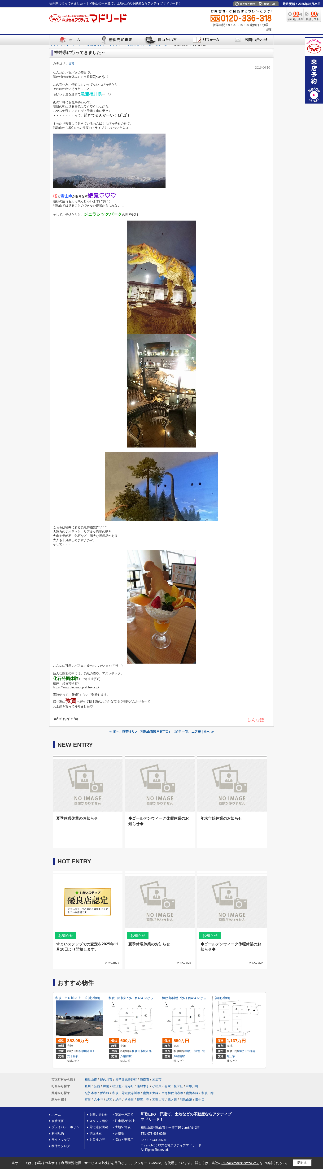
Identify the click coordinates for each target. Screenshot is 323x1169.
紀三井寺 (143, 1099)
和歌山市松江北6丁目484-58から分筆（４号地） (142, 998)
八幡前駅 (126, 1056)
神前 (252, 1051)
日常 (71, 63)
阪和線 (104, 1093)
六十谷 (98, 1099)
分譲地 (119, 1133)
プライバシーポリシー (67, 1127)
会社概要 (58, 1121)
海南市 (144, 1079)
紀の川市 (106, 1079)
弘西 (97, 1086)
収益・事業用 (124, 1139)
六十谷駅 (73, 1056)
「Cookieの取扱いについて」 (240, 1163)
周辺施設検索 (98, 1127)
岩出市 (157, 1079)
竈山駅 (231, 1056)
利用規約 (58, 1133)
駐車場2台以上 (125, 1121)
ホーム (56, 1114)
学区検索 (95, 1133)
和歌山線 (207, 1093)
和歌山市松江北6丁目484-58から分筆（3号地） (194, 998)
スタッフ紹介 (98, 1121)
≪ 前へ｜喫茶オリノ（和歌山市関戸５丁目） (140, 731)
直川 (93, 1051)
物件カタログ (61, 1146)
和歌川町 (192, 1086)
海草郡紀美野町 (126, 1079)
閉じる (302, 1163)
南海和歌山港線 (172, 1093)
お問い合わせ (98, 1114)
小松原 (157, 1086)
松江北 (147, 1051)
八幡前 (129, 1099)
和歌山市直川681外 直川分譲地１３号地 (84, 998)
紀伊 (118, 1099)
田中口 (200, 1099)
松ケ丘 (178, 1086)
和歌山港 (186, 1099)
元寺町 (129, 1086)
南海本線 (192, 1093)
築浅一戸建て (124, 1114)
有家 (168, 1086)
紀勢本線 (91, 1093)
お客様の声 (97, 1139)
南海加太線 (150, 1093)
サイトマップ (61, 1139)
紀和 (109, 1099)
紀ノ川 (172, 1099)
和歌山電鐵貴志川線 (126, 1093)
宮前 (88, 1099)
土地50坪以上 (124, 1127)
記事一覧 (182, 731)
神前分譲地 (222, 998)
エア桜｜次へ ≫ (203, 731)
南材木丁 (143, 1086)
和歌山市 (84, 1051)
